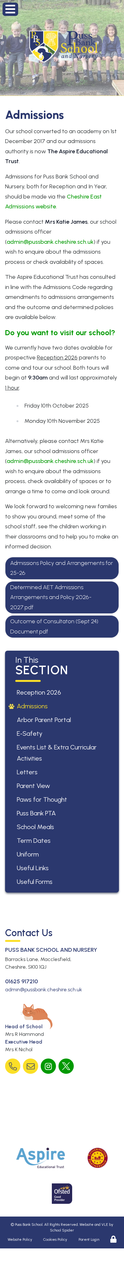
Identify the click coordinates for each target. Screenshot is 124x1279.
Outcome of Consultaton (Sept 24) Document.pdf (54, 626)
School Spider (62, 1230)
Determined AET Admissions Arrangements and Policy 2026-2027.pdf (51, 597)
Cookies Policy (55, 1239)
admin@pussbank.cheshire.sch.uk (50, 241)
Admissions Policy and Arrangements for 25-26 (61, 568)
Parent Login (89, 1239)
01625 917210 (21, 981)
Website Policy (20, 1239)
